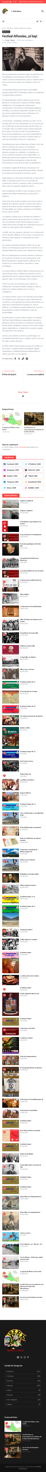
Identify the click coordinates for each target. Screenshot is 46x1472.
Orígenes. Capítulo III (26, 501)
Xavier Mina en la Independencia (30, 1212)
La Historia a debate (26, 1038)
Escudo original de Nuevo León (29, 993)
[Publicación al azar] (37, 21)
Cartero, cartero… (25, 1233)
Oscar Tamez (10, 40)
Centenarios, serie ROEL (27, 1028)
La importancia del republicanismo (30, 606)
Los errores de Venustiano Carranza (31, 1297)
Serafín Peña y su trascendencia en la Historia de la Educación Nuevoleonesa (31, 1286)
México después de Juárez (28, 885)
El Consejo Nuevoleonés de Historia (31, 1068)
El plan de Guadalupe (26, 1154)
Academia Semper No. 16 (28, 706)
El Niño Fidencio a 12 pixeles (28, 939)
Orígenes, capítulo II (26, 510)
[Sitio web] (23, 396)
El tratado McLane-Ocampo (28, 691)
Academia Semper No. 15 (27, 751)
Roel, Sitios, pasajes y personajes (30, 1130)
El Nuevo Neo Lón (25, 774)
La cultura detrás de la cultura (29, 976)
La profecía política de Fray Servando (31, 571)
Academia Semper (25, 952)
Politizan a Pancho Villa (27, 646)
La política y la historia (27, 780)
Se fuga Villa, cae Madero (28, 657)
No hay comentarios (26, 40)
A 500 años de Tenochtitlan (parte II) (31, 1099)
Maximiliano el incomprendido (29, 874)
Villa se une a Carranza (27, 669)
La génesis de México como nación (30, 1271)
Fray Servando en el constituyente (30, 534)
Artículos (10, 28)
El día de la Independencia (28, 1056)
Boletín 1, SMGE (25, 728)
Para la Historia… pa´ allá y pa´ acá (31, 1244)
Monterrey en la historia (27, 860)
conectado (22, 447)
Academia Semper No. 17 (27, 682)
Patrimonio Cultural (26, 930)
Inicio (4, 28)
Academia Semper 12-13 (27, 896)
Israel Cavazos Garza (26, 761)
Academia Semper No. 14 (28, 804)
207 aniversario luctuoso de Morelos (31, 716)
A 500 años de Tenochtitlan (28, 1110)
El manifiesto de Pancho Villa (29, 633)
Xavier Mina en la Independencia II (30, 1196)
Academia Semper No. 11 (27, 906)
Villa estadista (24, 594)
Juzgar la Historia (25, 793)
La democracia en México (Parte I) (30, 580)
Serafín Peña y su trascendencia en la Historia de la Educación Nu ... (34, 429)
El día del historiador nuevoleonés (30, 827)
